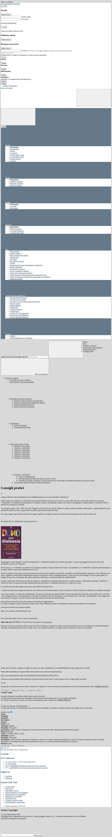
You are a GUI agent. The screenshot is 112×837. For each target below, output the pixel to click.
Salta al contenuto (7, 2)
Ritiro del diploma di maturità (24, 407)
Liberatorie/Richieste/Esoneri (24, 405)
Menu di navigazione (41, 374)
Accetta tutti (34, 690)
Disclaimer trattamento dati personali (13, 818)
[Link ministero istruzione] (10, 4)
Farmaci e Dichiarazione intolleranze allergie (29, 403)
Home (85, 342)
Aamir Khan (47, 622)
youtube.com (5, 712)
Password (25, 19)
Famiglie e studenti (89, 346)
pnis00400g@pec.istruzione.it (28, 768)
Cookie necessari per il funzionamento (14, 706)
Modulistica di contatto (22, 446)
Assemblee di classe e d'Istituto (20, 380)
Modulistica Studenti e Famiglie (21, 399)
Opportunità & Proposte (22, 427)
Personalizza (6, 690)
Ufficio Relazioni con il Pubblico (16, 792)
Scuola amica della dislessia (92, 348)
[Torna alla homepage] (56, 86)
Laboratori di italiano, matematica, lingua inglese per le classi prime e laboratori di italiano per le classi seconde (56, 480)
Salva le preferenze (18, 745)
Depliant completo (20, 425)
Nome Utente (26, 17)
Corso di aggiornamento (26, 476)
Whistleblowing (10, 798)
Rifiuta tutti (18, 690)
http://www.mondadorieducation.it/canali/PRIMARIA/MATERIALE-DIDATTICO (30, 675)
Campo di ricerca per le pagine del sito (14, 357)
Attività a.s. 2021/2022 (22, 454)
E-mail (24, 51)
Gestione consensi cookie (14, 800)
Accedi (4, 6)
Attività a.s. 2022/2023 (22, 452)
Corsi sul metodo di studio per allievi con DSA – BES (37, 478)
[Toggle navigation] (18, 116)
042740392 (12, 764)
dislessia (45, 626)
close (3, 126)
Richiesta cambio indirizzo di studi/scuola (28, 401)
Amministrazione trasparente (15, 802)
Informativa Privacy (12, 790)
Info (84, 344)
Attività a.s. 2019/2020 (22, 458)
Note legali (9, 789)
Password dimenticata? (9, 23)
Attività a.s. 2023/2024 (22, 450)
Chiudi (4, 63)
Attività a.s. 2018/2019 (22, 475)
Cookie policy (10, 787)
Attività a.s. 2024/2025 (22, 448)
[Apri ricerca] (94, 97)
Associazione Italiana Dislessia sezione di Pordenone (32, 482)
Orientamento (14, 423)
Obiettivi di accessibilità (13, 796)
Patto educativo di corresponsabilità (22, 382)
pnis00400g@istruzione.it (27, 766)
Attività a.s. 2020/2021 (22, 456)
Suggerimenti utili (89, 349)
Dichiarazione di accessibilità (15, 794)
